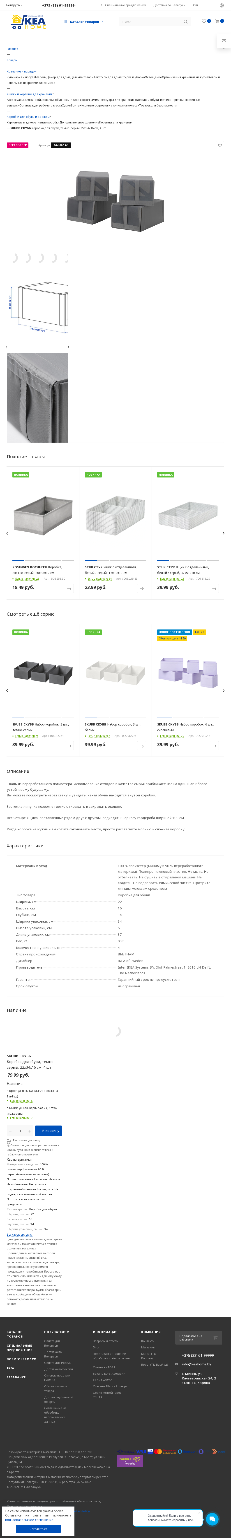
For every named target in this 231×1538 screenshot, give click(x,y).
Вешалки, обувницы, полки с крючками (69, 100)
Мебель (40, 77)
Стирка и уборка (133, 77)
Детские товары (82, 77)
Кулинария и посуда (21, 77)
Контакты (148, 1341)
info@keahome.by (196, 1364)
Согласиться (38, 1529)
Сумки (66, 105)
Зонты (75, 105)
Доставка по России (58, 1369)
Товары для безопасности (158, 105)
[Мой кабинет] (222, 5)
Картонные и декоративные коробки (33, 122)
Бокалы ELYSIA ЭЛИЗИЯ (109, 1374)
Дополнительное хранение (79, 122)
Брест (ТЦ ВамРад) (154, 1364)
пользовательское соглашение (29, 1520)
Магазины (148, 1347)
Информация (105, 1332)
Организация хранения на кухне (185, 77)
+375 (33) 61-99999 (198, 1355)
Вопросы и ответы (105, 1341)
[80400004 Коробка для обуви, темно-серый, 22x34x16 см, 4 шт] (115, 201)
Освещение (153, 77)
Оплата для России (58, 1363)
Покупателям (56, 1332)
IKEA (10, 1368)
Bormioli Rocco (22, 1359)
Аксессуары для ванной (24, 100)
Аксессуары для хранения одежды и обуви (128, 100)
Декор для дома (58, 77)
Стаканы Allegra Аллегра (110, 1386)
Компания (151, 1332)
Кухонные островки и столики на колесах (109, 105)
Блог (96, 1347)
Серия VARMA (102, 1380)
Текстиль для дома (107, 77)
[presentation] (5, 347)
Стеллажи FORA (104, 1367)
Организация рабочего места (40, 105)
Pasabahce (16, 1377)
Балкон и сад (46, 83)
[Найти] (185, 21)
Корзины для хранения (115, 122)
